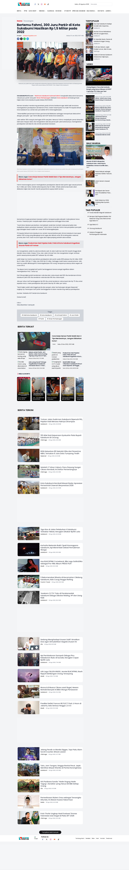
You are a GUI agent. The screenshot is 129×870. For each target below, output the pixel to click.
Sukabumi (43, 424)
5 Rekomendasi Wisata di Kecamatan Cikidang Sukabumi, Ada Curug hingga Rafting (61, 578)
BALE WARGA (91, 11)
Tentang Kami (79, 838)
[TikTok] (48, 4)
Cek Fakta (100, 11)
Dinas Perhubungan (43, 98)
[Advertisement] (9, 49)
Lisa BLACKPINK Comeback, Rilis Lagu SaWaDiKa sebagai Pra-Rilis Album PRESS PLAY (61, 562)
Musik (42, 566)
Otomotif (67, 11)
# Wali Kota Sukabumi (29, 315)
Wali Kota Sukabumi (42, 96)
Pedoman (109, 838)
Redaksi (19, 36)
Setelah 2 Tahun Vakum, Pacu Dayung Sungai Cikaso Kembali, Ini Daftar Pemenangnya (60, 468)
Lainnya (108, 11)
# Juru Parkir (74, 315)
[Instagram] (41, 4)
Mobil (54, 344)
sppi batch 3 (93, 225)
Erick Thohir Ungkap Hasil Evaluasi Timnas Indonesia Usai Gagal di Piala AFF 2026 (58, 814)
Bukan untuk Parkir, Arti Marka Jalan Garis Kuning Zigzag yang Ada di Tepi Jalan (38, 354)
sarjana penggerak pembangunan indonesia (98, 233)
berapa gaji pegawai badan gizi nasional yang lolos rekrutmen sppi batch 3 (100, 218)
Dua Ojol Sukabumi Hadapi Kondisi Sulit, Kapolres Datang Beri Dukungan (103, 26)
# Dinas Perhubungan (54, 319)
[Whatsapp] (24, 39)
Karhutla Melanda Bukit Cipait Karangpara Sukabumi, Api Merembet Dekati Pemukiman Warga (60, 547)
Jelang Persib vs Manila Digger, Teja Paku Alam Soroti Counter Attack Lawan (61, 750)
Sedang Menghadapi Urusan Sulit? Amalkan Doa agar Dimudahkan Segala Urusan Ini (60, 640)
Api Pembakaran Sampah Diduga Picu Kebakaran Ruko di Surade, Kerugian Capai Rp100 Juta (59, 657)
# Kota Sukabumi (46, 315)
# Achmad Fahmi (61, 315)
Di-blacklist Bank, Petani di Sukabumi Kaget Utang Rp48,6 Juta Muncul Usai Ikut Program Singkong (103, 42)
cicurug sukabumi (95, 228)
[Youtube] (44, 4)
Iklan (93, 838)
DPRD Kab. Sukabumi (78, 11)
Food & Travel (45, 582)
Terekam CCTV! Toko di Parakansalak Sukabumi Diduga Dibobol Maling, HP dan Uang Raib (61, 595)
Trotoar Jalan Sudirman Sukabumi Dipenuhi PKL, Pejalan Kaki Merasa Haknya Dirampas (61, 420)
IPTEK (25, 11)
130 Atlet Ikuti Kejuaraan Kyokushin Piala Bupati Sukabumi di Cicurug (60, 436)
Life (41, 644)
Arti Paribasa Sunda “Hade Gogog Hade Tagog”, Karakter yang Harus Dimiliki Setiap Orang (59, 783)
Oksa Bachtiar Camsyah (25, 305)
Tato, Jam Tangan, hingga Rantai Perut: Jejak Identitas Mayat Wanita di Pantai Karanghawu (60, 766)
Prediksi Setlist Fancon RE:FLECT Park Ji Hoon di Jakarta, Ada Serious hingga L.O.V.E (60, 704)
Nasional (43, 456)
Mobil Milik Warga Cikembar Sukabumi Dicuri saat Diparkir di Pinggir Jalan (72, 364)
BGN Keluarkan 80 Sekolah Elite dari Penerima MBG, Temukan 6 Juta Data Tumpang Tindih (60, 452)
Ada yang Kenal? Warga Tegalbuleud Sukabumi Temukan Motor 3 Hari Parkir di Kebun (37, 364)
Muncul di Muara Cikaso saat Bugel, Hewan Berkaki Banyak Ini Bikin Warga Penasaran (59, 688)
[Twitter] (38, 4)
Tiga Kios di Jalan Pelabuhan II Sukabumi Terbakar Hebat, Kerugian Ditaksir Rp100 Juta (60, 530)
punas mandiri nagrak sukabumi (100, 213)
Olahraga (50, 11)
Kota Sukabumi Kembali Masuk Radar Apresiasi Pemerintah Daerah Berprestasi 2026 (61, 484)
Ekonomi (58, 11)
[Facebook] (35, 4)
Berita (19, 11)
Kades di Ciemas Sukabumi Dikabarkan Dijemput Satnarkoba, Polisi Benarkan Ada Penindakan (103, 58)
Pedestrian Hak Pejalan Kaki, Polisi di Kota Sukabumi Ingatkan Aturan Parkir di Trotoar (72, 355)
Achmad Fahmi (54, 96)
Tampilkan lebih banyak (50, 832)
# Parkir (41, 319)
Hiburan (41, 11)
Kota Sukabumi (62, 98)
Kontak (102, 838)
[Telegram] (27, 39)
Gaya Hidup (32, 11)
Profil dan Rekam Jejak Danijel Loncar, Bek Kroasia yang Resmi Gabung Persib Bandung (103, 50)
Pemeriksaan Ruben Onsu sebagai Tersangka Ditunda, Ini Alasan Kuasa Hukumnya (60, 798)
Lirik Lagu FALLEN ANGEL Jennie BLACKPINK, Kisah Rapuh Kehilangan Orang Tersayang (61, 672)
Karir (97, 838)
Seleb (42, 802)
